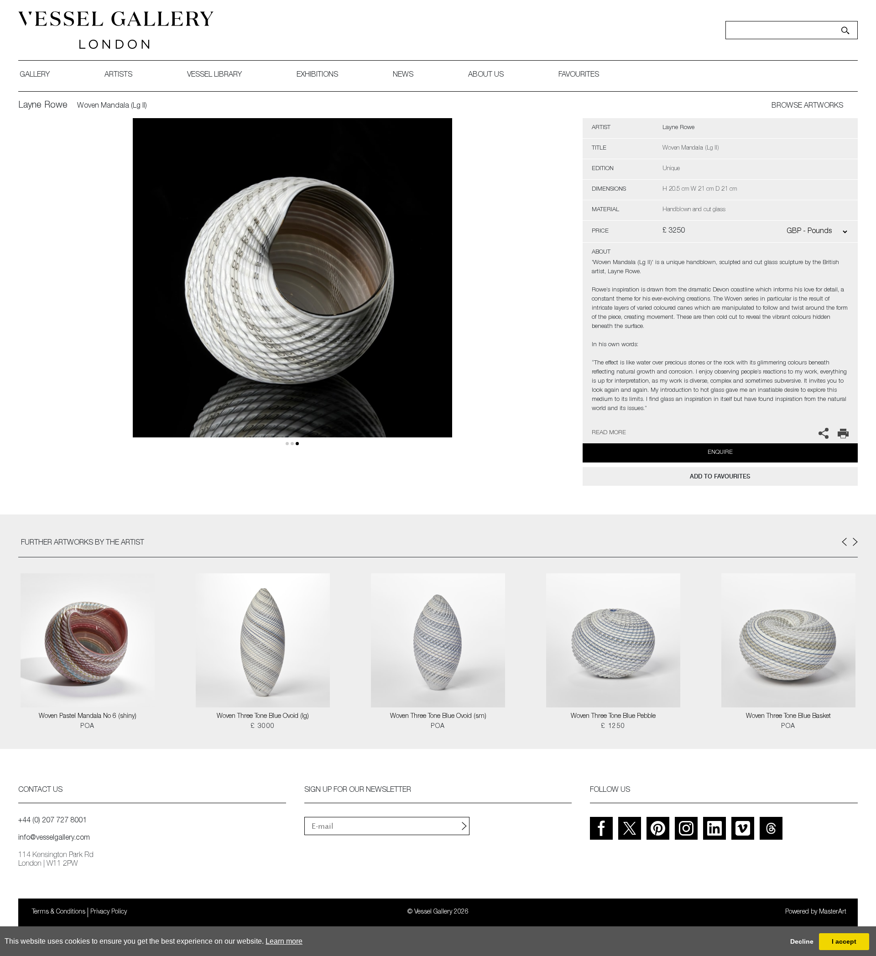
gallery (35, 75)
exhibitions (317, 75)
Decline (801, 941)
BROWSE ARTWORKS (807, 106)
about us (486, 75)
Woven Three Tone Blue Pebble (613, 716)
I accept (844, 941)
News (403, 75)
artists (118, 75)
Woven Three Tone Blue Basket (788, 716)
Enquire (720, 453)
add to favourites (720, 476)
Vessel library (214, 75)
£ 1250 (613, 726)
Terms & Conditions (58, 912)
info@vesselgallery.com (54, 838)
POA (87, 726)
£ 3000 (262, 726)
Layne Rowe (43, 105)
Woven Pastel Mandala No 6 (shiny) (87, 716)
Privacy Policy (108, 912)
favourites (578, 75)
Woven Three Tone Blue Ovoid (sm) (438, 716)
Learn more (284, 941)
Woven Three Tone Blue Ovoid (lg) (263, 716)
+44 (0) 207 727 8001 (52, 821)
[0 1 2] (292, 288)
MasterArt (832, 912)
